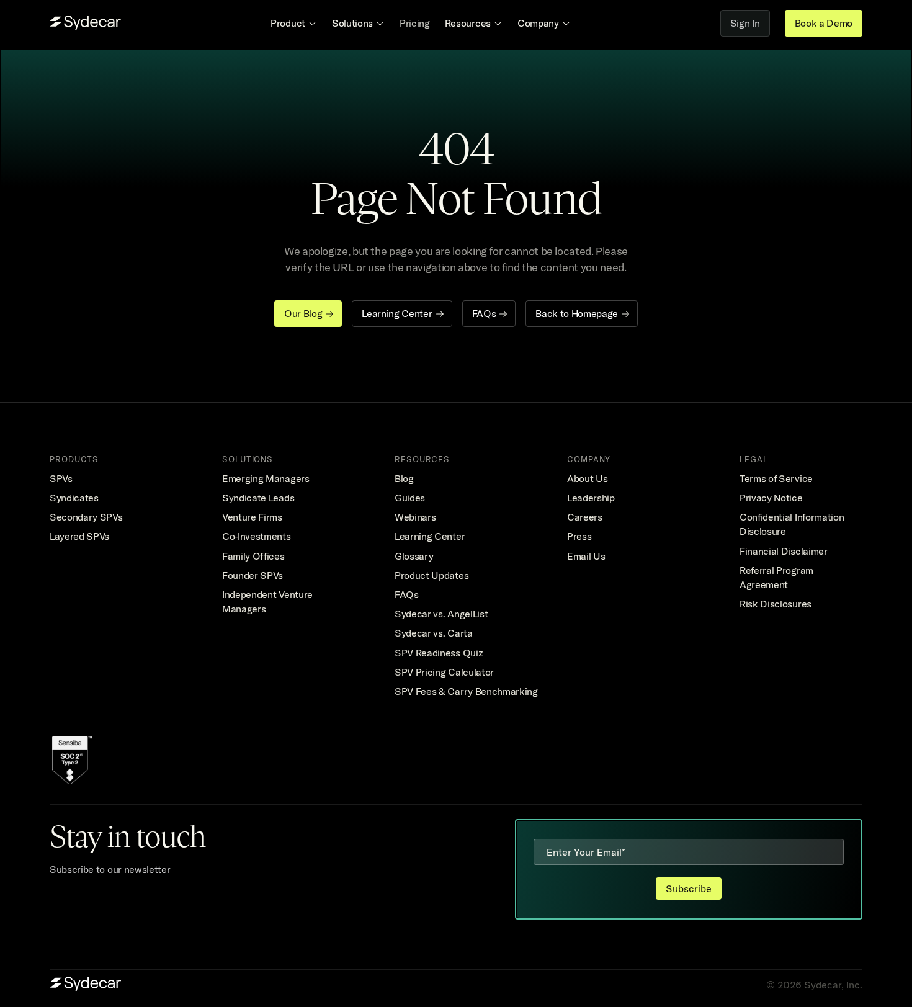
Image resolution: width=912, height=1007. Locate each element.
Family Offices (253, 556)
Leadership (591, 497)
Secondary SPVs (86, 517)
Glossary (414, 556)
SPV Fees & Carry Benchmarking (466, 691)
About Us (587, 478)
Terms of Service (776, 478)
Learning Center (430, 536)
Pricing (415, 23)
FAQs (407, 594)
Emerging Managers (266, 478)
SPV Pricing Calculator (444, 672)
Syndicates (74, 497)
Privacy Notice (771, 497)
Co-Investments (256, 536)
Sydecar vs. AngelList (441, 613)
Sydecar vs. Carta (434, 633)
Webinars (415, 517)
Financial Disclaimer (784, 551)
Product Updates (431, 575)
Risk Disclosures (775, 603)
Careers (584, 517)
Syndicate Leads (258, 497)
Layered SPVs (79, 536)
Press (579, 536)
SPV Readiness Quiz (439, 653)
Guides (410, 497)
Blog (404, 478)
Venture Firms (252, 517)
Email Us (586, 556)
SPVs (61, 478)
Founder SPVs (252, 575)
